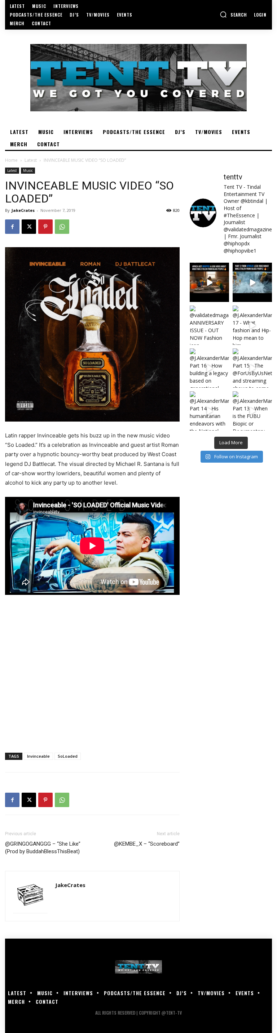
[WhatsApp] (62, 226)
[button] (233, 14)
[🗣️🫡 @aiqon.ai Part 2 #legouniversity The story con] (252, 282)
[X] (29, 226)
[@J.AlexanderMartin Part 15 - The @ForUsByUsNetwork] (252, 368)
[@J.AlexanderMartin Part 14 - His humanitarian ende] (209, 411)
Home (11, 160)
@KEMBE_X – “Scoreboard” (147, 844)
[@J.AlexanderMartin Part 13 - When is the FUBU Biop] (252, 411)
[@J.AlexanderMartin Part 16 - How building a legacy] (209, 368)
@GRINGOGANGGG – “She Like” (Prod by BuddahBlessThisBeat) (42, 848)
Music (28, 170)
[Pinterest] (45, 226)
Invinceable (38, 756)
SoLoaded (68, 756)
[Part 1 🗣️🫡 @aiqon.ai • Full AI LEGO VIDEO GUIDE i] (209, 282)
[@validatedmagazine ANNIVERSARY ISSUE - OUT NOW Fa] (209, 325)
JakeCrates (23, 210)
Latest (31, 160)
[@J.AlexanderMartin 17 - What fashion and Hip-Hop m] (252, 325)
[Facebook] (12, 226)
